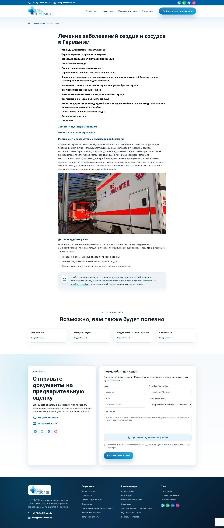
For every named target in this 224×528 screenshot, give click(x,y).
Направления (107, 11)
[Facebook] (189, 3)
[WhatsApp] (184, 3)
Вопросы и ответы (90, 517)
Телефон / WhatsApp (159, 386)
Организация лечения (92, 499)
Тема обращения (157, 398)
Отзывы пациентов (170, 495)
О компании (147, 11)
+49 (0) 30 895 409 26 (48, 417)
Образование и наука (127, 11)
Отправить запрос (118, 455)
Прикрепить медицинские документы (148, 437)
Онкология (87, 504)
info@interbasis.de (80, 284)
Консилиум (87, 495)
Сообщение (109, 411)
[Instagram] (194, 3)
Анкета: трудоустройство (138, 280)
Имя (106, 386)
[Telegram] (179, 3)
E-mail (107, 398)
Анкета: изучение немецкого (108, 280)
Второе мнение (89, 491)
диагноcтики (77, 147)
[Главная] (40, 11)
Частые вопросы (169, 499)
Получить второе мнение (177, 11)
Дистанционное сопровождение (97, 508)
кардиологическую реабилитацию (98, 169)
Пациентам (91, 11)
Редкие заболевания (91, 512)
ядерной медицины (107, 158)
